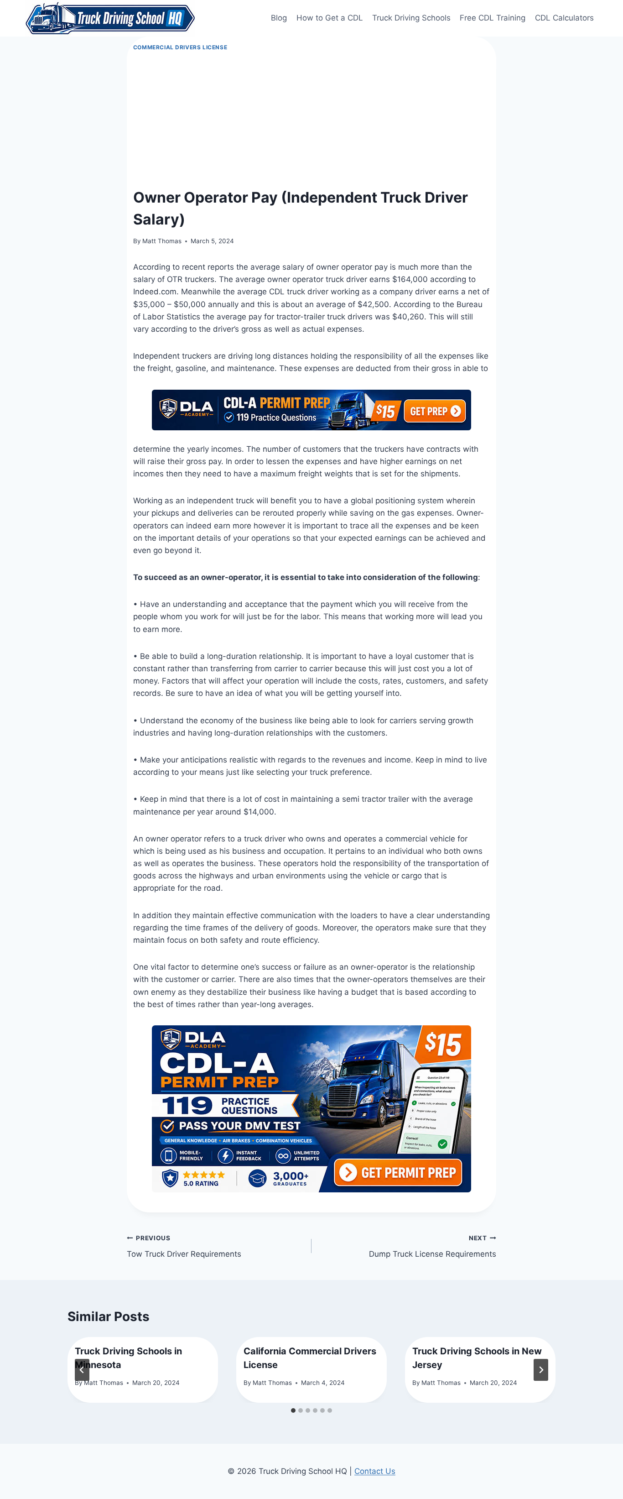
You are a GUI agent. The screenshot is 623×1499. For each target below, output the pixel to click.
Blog (279, 17)
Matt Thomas (162, 241)
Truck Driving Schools (411, 17)
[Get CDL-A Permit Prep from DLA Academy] (311, 410)
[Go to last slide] (82, 1370)
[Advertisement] (311, 120)
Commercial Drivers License (180, 47)
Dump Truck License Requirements (432, 1246)
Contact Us (374, 1471)
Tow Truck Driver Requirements (184, 1246)
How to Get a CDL (329, 17)
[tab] (293, 1410)
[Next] (541, 1370)
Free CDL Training (492, 17)
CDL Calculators (564, 17)
